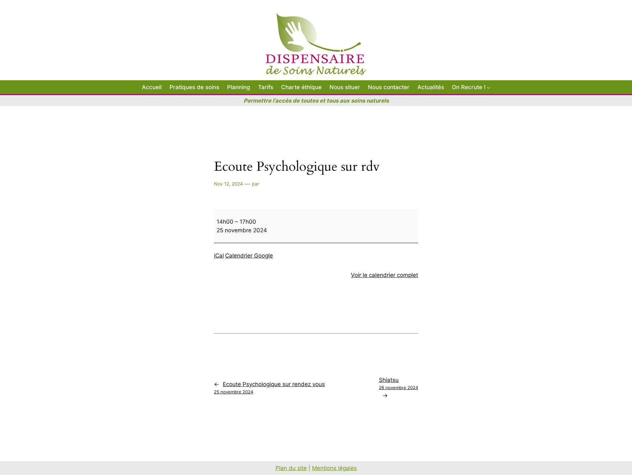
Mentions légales (334, 468)
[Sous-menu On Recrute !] (488, 87)
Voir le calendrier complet (384, 275)
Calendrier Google (249, 255)
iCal (219, 255)
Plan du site (291, 468)
